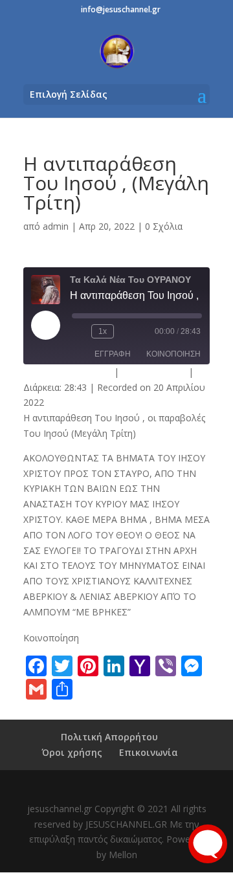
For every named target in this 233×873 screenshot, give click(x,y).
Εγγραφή (112, 354)
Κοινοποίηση (173, 354)
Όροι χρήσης (71, 752)
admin (56, 226)
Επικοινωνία (148, 752)
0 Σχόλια (164, 226)
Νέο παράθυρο (154, 372)
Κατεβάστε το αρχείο (67, 372)
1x (102, 331)
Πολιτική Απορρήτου (109, 737)
